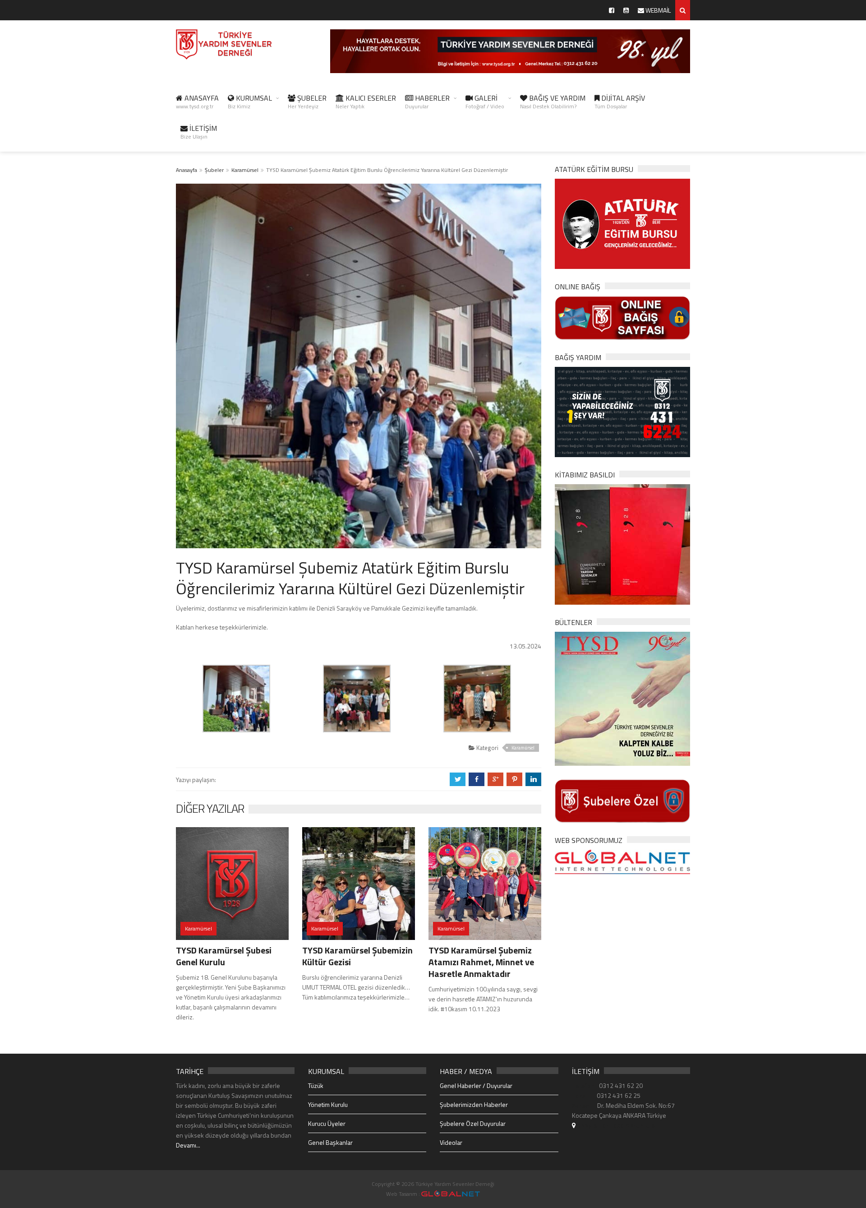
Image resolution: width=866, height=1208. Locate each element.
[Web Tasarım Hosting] (622, 861)
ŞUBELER (307, 102)
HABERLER (427, 102)
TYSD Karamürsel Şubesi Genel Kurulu (224, 956)
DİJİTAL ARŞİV (619, 102)
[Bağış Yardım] (622, 411)
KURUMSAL (250, 102)
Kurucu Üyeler (326, 1123)
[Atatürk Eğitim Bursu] (622, 223)
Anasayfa (186, 170)
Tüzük (315, 1085)
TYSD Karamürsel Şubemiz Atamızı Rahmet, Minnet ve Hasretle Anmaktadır (481, 962)
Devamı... (188, 1145)
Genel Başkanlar (330, 1142)
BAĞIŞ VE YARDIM (552, 102)
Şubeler (214, 170)
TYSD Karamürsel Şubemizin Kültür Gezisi (357, 956)
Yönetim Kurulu (328, 1104)
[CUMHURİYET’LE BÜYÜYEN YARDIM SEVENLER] (622, 543)
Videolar (451, 1142)
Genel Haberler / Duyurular (476, 1085)
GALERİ (484, 102)
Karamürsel (244, 170)
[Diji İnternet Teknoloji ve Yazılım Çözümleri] (450, 1193)
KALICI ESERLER (366, 102)
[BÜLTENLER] (622, 698)
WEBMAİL (657, 10)
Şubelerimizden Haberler (474, 1104)
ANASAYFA (197, 102)
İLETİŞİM (198, 132)
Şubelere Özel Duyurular (473, 1123)
